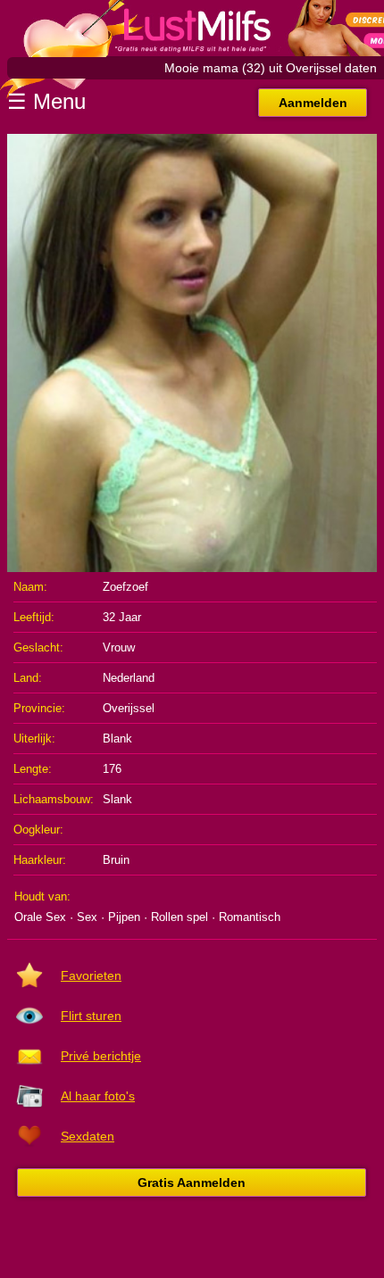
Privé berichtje (101, 1056)
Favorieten (91, 975)
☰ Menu (46, 101)
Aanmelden (313, 102)
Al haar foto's (98, 1096)
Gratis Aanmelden (192, 1182)
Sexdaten (87, 1136)
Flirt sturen (91, 1015)
